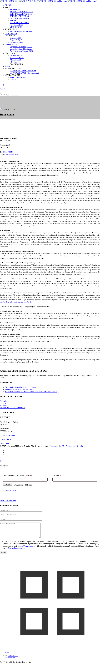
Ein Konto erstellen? (8, 501)
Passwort (56, 476)
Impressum (54, 446)
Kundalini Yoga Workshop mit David (19, 389)
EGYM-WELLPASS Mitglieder (12, 408)
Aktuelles (3, 403)
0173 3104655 (5, 443)
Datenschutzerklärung (16, 548)
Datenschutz (70, 446)
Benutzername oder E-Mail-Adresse (17, 476)
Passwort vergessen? (10, 490)
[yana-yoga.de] (48, 1)
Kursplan (3, 405)
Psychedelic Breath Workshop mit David (20, 387)
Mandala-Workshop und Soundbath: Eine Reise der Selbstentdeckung (32, 392)
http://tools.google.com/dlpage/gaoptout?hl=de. (16, 302)
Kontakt (80, 446)
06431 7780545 (8, 152)
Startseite (3, 401)
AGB (62, 446)
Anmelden (7, 484)
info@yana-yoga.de (12, 154)
